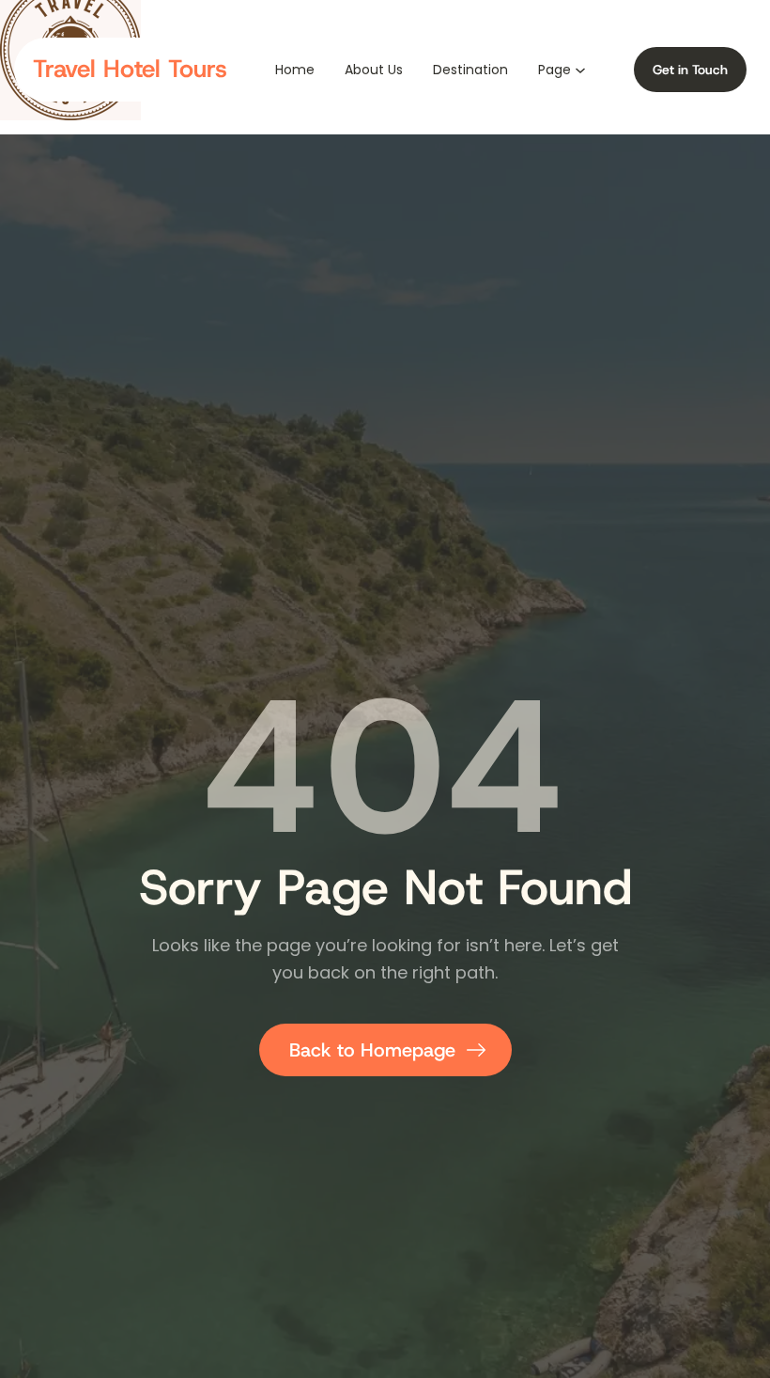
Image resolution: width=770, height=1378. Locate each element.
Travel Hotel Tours (130, 69)
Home (295, 69)
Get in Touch (690, 69)
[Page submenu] (580, 69)
